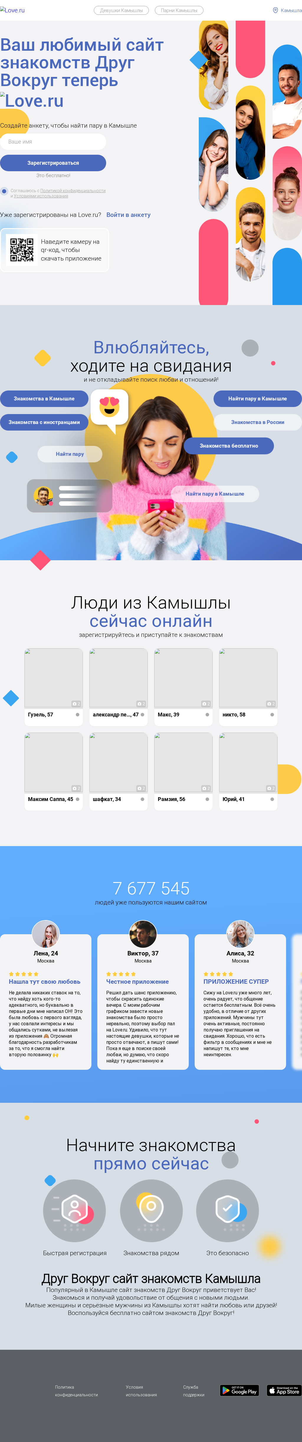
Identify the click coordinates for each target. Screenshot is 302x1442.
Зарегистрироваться (53, 163)
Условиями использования (41, 196)
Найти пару (70, 454)
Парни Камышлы (179, 10)
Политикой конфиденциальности (73, 190)
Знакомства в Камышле (44, 398)
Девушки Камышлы (121, 10)
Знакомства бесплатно (228, 446)
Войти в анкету (128, 214)
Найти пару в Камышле (258, 398)
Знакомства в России (257, 422)
